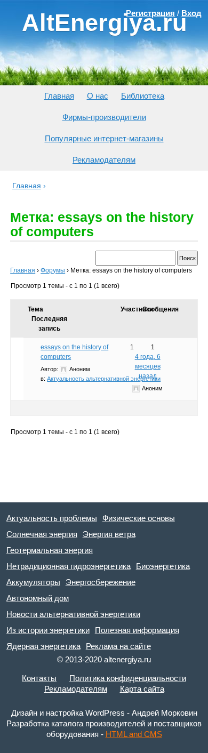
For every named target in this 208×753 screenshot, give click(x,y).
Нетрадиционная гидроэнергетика (68, 566)
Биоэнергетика (163, 566)
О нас (97, 95)
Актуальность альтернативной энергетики (104, 378)
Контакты (39, 678)
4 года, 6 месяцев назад (148, 366)
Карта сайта (142, 688)
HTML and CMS (134, 734)
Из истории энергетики (48, 630)
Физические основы (138, 518)
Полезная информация (137, 630)
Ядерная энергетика (43, 646)
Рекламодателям (104, 159)
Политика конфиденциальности (127, 678)
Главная (59, 95)
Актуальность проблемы (51, 518)
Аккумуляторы (33, 582)
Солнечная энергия (41, 534)
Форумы (53, 270)
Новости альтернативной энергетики (73, 614)
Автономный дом (37, 598)
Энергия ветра (109, 534)
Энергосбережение (100, 582)
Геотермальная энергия (49, 550)
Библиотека (142, 95)
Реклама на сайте (118, 646)
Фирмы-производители (104, 117)
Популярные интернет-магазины (104, 138)
